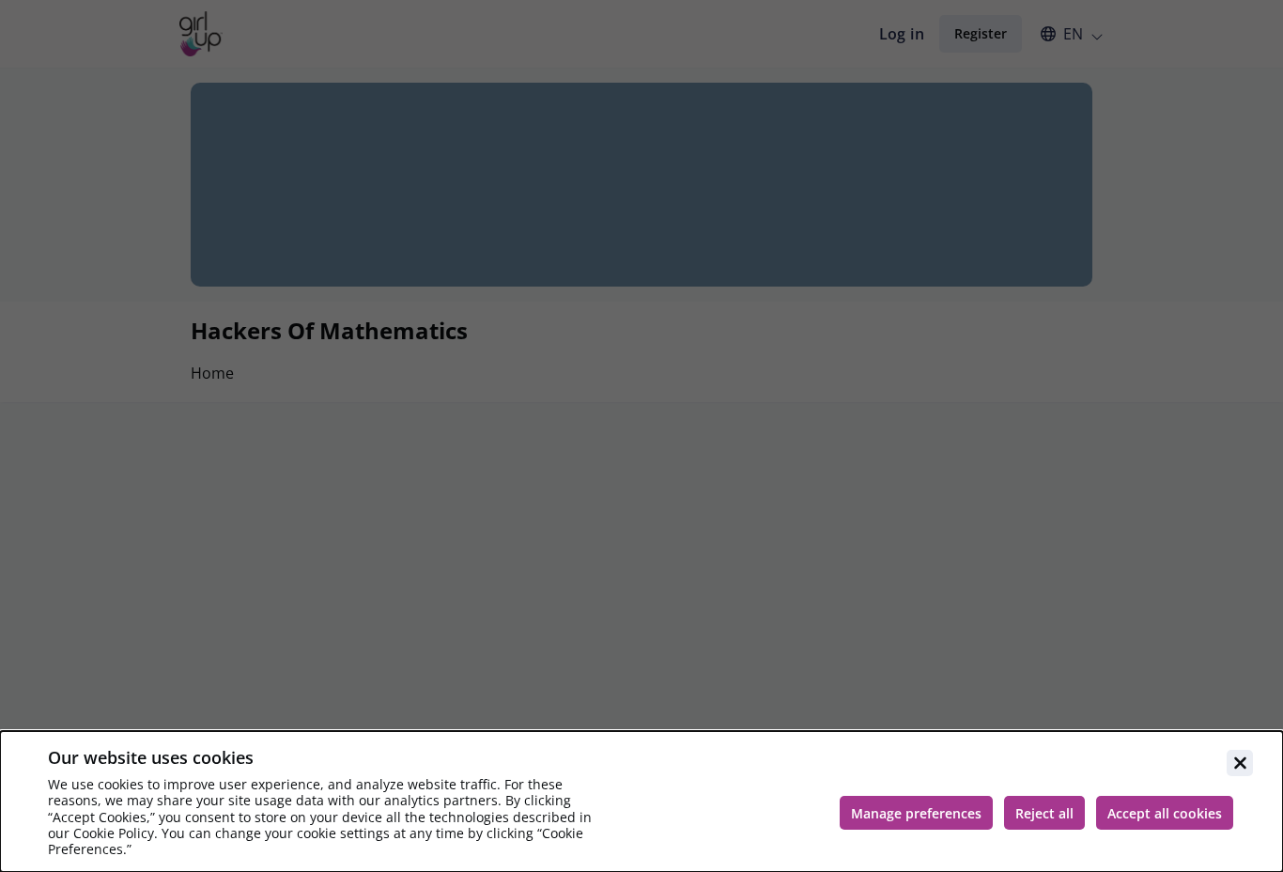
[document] (641, 801)
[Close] (1240, 763)
